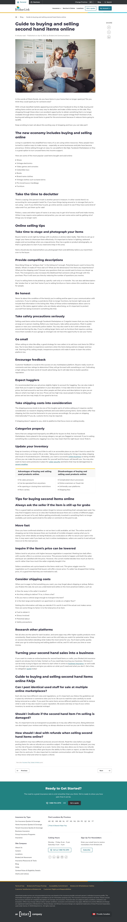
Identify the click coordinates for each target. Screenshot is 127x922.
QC (85, 821)
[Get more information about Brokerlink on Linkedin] (53, 857)
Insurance (18, 838)
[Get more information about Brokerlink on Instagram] (62, 857)
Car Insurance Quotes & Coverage (27, 821)
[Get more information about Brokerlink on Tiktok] (66, 857)
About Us (18, 848)
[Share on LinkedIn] (109, 37)
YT (93, 821)
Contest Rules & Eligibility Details (27, 871)
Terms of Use (19, 886)
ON (78, 821)
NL (64, 821)
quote (29, 669)
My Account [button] (104, 8)
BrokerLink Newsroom (23, 857)
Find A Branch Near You (58, 826)
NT (67, 821)
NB (60, 821)
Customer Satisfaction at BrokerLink (28, 889)
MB (56, 821)
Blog (99, 2)
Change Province (81, 2)
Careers (18, 851)
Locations (80, 8)
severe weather (21, 464)
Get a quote (90, 8)
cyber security (54, 462)
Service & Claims (69, 8)
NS (71, 821)
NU (75, 821)
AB (49, 821)
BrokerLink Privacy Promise (37, 886)
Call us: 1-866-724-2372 (61, 850)
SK (89, 821)
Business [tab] (36, 2)
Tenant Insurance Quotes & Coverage (29, 828)
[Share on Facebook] (109, 27)
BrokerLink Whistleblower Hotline (82, 886)
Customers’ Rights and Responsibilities (57, 889)
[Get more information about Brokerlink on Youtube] (58, 857)
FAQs (17, 867)
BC (53, 821)
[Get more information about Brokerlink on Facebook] (49, 857)
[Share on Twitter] (109, 32)
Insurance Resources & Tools (26, 861)
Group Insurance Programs (25, 834)
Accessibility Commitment (58, 886)
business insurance (76, 663)
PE (82, 821)
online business (75, 456)
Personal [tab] (23, 2)
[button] (91, 2)
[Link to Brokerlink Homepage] (16, 17)
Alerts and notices (22, 874)
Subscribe (86, 850)
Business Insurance (22, 831)
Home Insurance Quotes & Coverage (28, 825)
